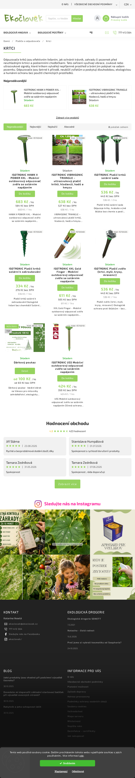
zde (81, 755)
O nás (65, 4)
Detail (24, 370)
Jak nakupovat (76, 736)
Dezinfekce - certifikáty (81, 731)
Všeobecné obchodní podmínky (93, 4)
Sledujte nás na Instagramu (72, 503)
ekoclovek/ (15, 639)
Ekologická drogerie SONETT (84, 618)
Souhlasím (69, 763)
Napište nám (75, 726)
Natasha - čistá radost (81, 630)
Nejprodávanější (15, 127)
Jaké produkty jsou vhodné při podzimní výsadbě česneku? (33, 679)
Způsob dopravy (77, 691)
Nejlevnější (35, 127)
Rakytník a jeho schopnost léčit (22, 706)
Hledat (77, 18)
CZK (126, 4)
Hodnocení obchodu (67, 423)
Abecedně (69, 127)
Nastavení (61, 771)
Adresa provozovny (79, 696)
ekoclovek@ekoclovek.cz (23, 623)
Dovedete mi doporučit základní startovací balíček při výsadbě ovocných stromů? (34, 693)
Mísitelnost (74, 721)
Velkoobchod (75, 711)
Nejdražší (52, 127)
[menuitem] (19, 32)
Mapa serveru (75, 716)
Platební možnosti (78, 686)
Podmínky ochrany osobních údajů (87, 701)
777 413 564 (15, 628)
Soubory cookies (77, 706)
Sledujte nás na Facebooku (24, 634)
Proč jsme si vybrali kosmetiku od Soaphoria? (95, 642)
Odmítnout (78, 771)
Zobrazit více (67, 484)
